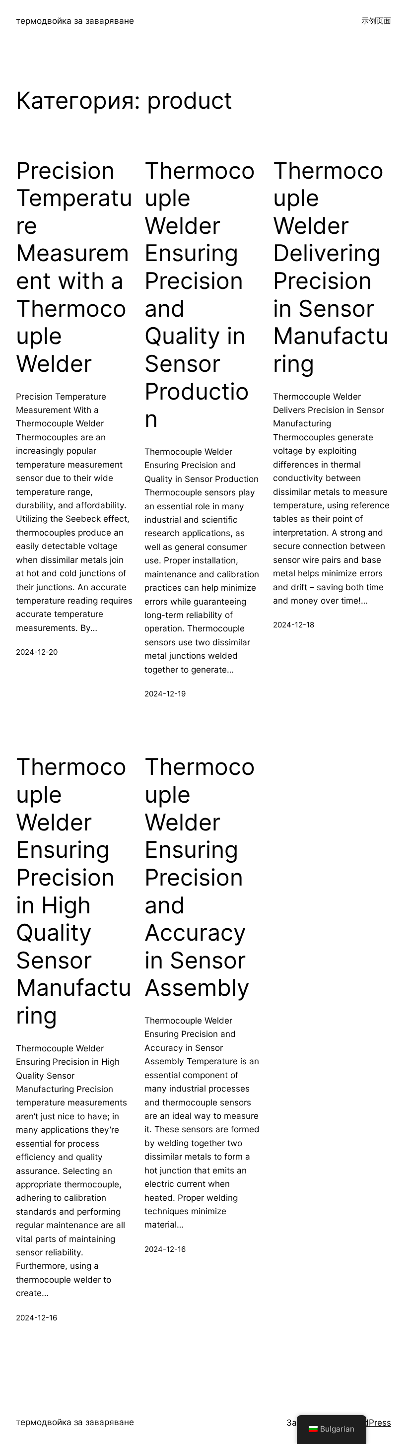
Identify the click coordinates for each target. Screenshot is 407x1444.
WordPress (369, 1422)
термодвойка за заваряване (75, 20)
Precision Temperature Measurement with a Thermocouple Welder (74, 267)
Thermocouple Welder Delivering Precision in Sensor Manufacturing (331, 267)
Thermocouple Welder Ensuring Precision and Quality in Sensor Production (199, 295)
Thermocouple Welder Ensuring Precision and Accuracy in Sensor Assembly (199, 877)
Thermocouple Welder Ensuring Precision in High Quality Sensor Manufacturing (74, 891)
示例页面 (376, 20)
